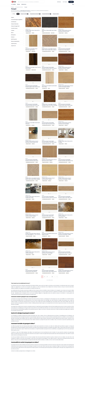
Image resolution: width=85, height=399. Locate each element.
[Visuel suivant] (56, 22)
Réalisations (23, 4)
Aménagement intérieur (19, 7)
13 (52, 276)
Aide (60, 1)
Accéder (71, 1)
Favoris (65, 1)
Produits (14, 4)
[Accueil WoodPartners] (13, 2)
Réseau (18, 4)
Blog (73, 4)
